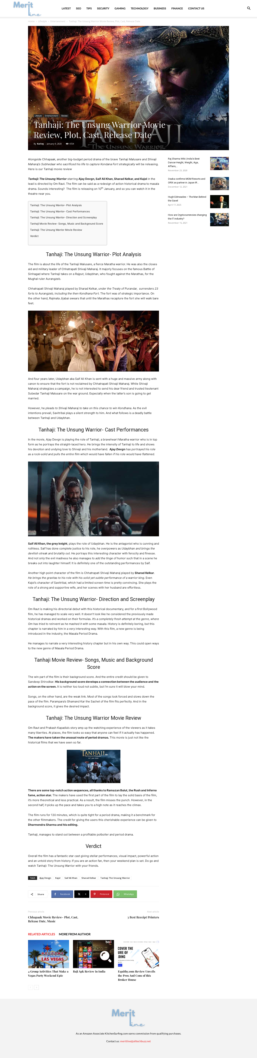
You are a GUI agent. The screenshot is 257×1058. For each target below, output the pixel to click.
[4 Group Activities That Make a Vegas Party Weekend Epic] (48, 954)
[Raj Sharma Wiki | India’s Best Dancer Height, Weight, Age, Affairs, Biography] (219, 163)
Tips (89, 8)
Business (160, 8)
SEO (78, 8)
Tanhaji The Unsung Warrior (115, 877)
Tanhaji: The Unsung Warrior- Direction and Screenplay (63, 217)
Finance (177, 8)
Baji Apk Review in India (89, 971)
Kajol (57, 877)
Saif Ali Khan (71, 877)
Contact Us (196, 8)
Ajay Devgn (45, 877)
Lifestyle (42, 21)
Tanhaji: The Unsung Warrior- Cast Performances (60, 211)
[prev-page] (30, 987)
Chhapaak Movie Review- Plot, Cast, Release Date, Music (53, 919)
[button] (248, 9)
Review (64, 115)
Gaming (120, 8)
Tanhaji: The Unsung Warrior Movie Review (56, 229)
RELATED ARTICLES (41, 934)
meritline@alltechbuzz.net (135, 1041)
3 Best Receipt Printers (143, 917)
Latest (66, 8)
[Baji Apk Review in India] (93, 954)
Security (103, 8)
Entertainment (57, 21)
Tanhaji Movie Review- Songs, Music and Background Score (66, 223)
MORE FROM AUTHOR (74, 934)
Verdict (34, 236)
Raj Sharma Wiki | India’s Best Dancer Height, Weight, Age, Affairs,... (184, 162)
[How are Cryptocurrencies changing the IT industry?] (219, 219)
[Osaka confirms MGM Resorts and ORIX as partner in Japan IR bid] (219, 183)
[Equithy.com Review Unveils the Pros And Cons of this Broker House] (138, 954)
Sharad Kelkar (88, 877)
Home (31, 21)
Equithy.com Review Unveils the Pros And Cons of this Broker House (136, 975)
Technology (139, 8)
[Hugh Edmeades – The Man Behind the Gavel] (219, 201)
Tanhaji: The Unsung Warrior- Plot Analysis (56, 205)
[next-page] (36, 987)
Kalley (40, 143)
